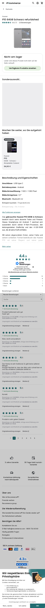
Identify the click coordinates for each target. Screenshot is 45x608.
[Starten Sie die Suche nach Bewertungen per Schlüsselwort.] (41, 299)
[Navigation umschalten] (3, 3)
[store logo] (13, 3)
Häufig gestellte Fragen (10, 532)
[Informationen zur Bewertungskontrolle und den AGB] (33, 267)
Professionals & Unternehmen (12, 538)
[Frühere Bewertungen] (10, 438)
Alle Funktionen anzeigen (11, 212)
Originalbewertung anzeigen (11, 326)
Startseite (9, 9)
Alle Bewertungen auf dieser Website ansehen (23, 272)
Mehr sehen (6, 246)
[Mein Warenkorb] (42, 3)
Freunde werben (8, 500)
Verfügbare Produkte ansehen (22, 68)
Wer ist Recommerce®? (10, 497)
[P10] (12, 147)
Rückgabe (6, 535)
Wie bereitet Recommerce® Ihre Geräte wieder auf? (21, 513)
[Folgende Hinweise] (34, 438)
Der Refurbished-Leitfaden (12, 516)
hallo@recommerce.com (16, 529)
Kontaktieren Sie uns (9, 525)
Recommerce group (9, 503)
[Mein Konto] (37, 3)
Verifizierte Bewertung (11, 308)
